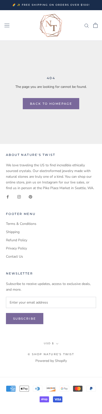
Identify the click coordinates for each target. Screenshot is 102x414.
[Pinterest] (30, 197)
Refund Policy (16, 240)
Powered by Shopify (51, 360)
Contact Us (14, 256)
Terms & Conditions (21, 223)
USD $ (49, 343)
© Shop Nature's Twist (51, 354)
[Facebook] (7, 197)
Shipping (13, 232)
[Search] (86, 25)
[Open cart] (95, 25)
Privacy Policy (16, 248)
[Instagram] (19, 197)
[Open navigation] (6, 25)
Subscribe (24, 318)
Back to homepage (51, 103)
